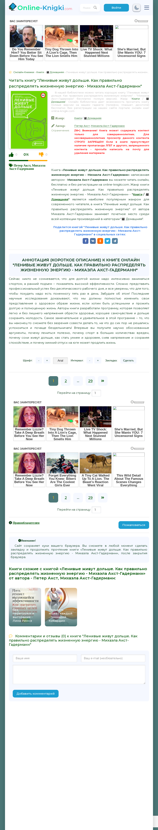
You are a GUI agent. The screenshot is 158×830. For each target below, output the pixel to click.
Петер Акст (22, 165)
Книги (136, 98)
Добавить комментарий (36, 693)
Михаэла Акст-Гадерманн (27, 167)
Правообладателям (26, 522)
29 (90, 381)
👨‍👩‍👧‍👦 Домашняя (92, 118)
